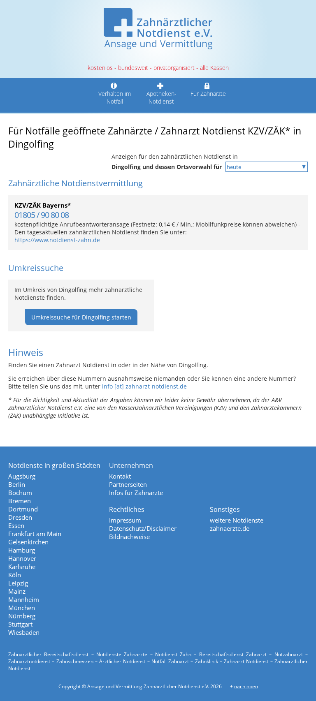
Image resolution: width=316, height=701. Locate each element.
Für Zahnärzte (208, 93)
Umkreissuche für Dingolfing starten (81, 317)
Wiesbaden (24, 632)
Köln (14, 575)
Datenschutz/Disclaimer (143, 528)
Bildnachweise (129, 536)
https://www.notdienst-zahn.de (57, 240)
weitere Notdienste (236, 520)
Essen (16, 525)
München (21, 608)
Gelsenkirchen (28, 542)
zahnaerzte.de (229, 528)
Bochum (20, 492)
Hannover (22, 558)
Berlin (16, 484)
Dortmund (23, 509)
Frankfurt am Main (34, 534)
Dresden (20, 517)
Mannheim (23, 599)
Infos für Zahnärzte (136, 492)
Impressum (125, 520)
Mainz (17, 591)
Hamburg (21, 550)
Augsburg (21, 476)
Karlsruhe (21, 566)
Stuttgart (20, 624)
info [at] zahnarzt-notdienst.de (144, 386)
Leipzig (18, 583)
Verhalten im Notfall (114, 97)
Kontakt (120, 476)
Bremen (19, 501)
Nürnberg (21, 616)
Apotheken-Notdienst (161, 97)
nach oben (246, 686)
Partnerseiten (128, 484)
